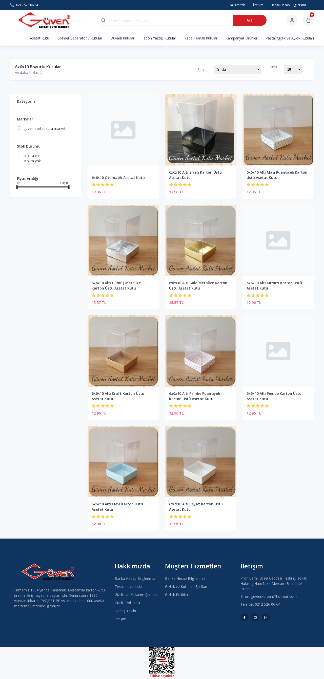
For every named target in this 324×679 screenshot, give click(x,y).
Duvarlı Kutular (122, 38)
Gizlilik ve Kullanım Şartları (136, 594)
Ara (250, 20)
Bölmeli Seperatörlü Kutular (79, 38)
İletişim (120, 618)
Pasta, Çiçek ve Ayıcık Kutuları (290, 38)
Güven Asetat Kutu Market (45, 128)
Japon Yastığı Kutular (159, 38)
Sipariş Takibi (125, 610)
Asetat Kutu (39, 38)
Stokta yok (32, 160)
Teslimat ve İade (128, 586)
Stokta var (32, 155)
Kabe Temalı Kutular (200, 38)
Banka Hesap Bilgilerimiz (135, 578)
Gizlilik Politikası (127, 602)
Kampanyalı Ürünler (241, 38)
